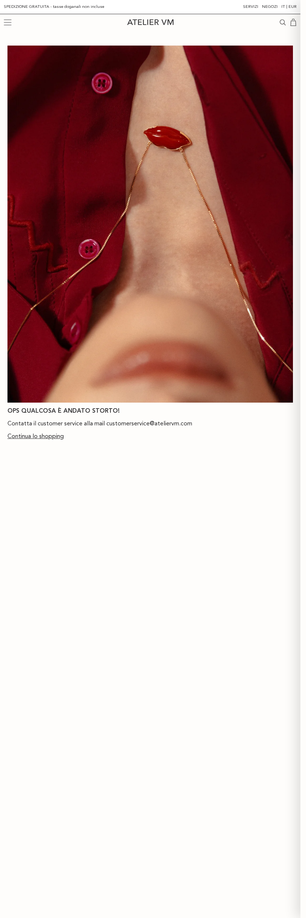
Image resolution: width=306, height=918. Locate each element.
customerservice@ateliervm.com (149, 423)
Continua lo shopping (35, 436)
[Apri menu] (8, 22)
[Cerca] (283, 22)
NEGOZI (270, 6)
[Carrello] (293, 22)
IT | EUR (289, 6)
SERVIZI (250, 6)
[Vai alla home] (150, 22)
